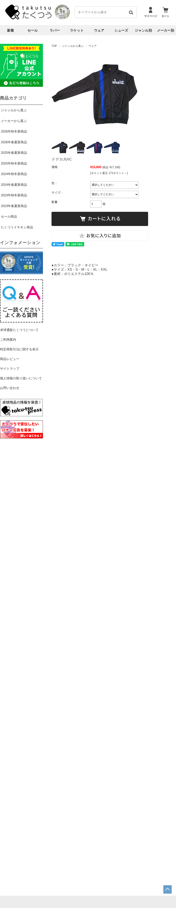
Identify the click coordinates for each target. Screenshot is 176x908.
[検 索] (131, 12)
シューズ (121, 30)
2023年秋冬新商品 (14, 195)
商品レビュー (9, 359)
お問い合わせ (9, 388)
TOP (54, 45)
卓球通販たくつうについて (19, 330)
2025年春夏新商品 (14, 152)
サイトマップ (9, 368)
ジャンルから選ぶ (73, 45)
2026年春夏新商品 (14, 142)
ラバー (55, 30)
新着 (10, 30)
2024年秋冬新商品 (14, 174)
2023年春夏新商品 (14, 206)
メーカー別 (165, 30)
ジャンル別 (143, 30)
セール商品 (9, 216)
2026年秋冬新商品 (14, 131)
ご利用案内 (8, 339)
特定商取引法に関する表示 (19, 349)
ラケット (77, 30)
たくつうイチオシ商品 (17, 227)
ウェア (99, 30)
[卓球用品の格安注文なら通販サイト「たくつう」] (29, 18)
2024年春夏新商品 (14, 184)
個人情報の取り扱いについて (21, 378)
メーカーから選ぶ (14, 121)
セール (32, 30)
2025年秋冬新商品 (14, 163)
